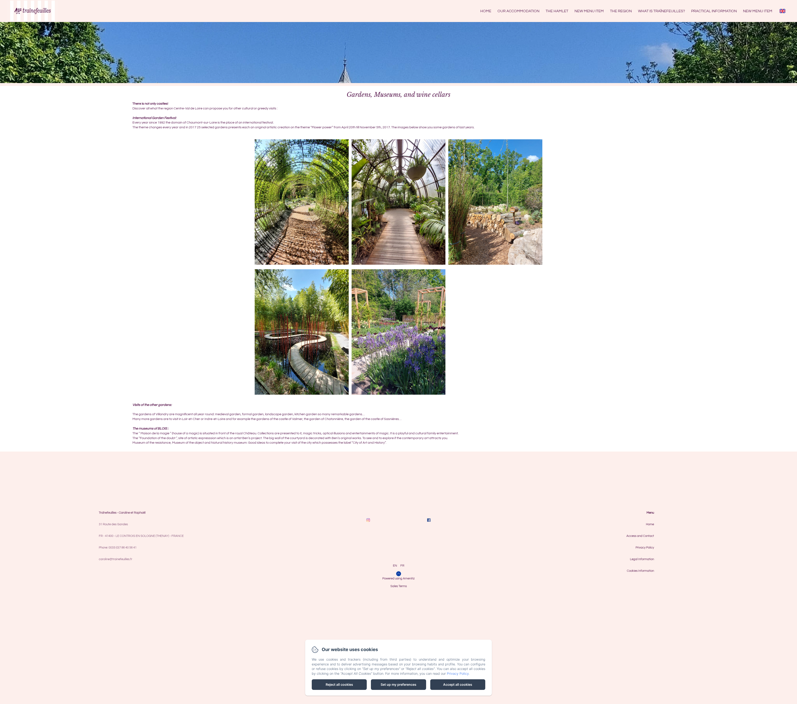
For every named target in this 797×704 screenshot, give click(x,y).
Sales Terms (398, 586)
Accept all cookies (457, 684)
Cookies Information (640, 570)
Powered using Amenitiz (398, 578)
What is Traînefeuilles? (661, 11)
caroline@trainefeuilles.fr (115, 559)
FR (402, 565)
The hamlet (557, 11)
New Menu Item (589, 11)
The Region (621, 11)
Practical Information (714, 11)
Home (485, 11)
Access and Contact (640, 535)
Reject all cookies (339, 684)
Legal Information (642, 559)
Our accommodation (518, 11)
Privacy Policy (645, 547)
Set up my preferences (398, 684)
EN (395, 565)
